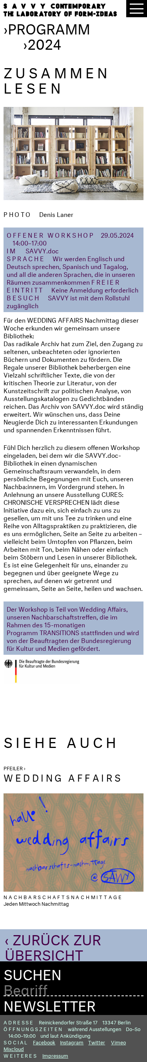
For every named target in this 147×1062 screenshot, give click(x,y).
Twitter (96, 1042)
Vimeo (118, 1042)
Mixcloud (14, 1048)
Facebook (44, 1042)
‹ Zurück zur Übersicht (53, 945)
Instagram (71, 1042)
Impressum (55, 1055)
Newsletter (50, 1004)
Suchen (33, 972)
